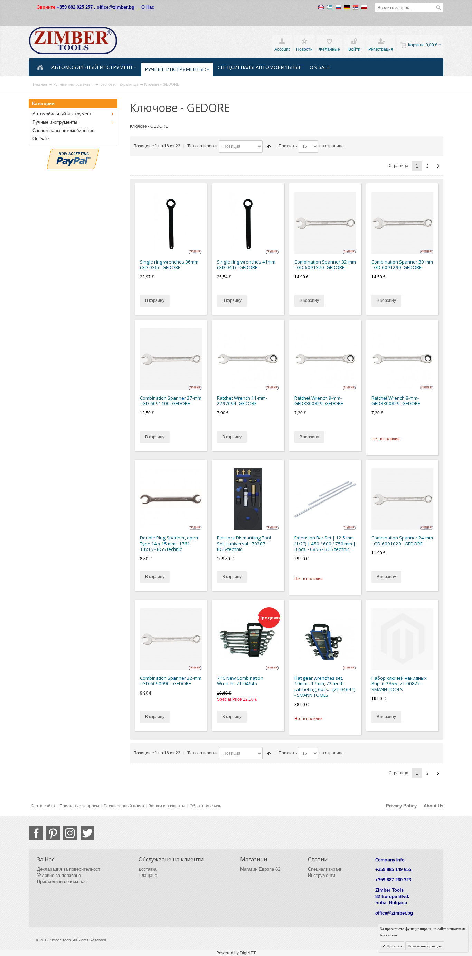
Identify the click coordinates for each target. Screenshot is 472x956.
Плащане (148, 875)
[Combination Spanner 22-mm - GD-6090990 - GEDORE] (171, 639)
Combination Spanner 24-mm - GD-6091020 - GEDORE (402, 541)
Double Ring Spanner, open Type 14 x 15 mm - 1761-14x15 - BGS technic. (169, 543)
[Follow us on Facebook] (36, 833)
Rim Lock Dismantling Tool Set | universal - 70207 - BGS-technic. (244, 543)
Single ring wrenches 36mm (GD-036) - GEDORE (169, 265)
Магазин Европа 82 (260, 869)
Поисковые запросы (79, 806)
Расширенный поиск (124, 806)
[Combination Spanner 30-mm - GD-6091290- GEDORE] (402, 223)
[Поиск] (438, 7)
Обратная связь (205, 806)
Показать (288, 146)
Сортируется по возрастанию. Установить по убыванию (269, 146)
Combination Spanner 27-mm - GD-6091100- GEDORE (170, 401)
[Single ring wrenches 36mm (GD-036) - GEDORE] (171, 223)
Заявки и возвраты (167, 806)
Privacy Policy (401, 806)
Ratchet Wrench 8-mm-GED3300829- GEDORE (395, 401)
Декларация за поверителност (68, 869)
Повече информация (425, 946)
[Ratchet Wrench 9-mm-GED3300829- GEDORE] (325, 359)
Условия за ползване (59, 875)
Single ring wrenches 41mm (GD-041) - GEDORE (246, 265)
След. (438, 166)
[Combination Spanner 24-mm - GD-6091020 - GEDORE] (402, 499)
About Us (433, 806)
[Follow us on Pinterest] (53, 833)
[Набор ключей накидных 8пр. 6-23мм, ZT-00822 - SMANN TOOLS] (402, 639)
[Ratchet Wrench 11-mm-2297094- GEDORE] (248, 359)
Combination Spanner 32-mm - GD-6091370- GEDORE (325, 265)
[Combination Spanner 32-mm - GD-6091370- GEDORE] (325, 223)
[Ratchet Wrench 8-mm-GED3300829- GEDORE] (402, 359)
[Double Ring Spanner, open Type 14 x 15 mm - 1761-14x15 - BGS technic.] (171, 499)
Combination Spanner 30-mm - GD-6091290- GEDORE (402, 265)
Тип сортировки (202, 146)
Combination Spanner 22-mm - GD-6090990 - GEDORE (170, 681)
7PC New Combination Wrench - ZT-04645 (240, 681)
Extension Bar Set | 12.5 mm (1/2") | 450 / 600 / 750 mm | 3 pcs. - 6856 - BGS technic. (325, 543)
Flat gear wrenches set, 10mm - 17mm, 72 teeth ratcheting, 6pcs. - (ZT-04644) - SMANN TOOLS (325, 686)
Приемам (394, 946)
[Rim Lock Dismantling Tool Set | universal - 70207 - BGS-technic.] (248, 499)
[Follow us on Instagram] (70, 833)
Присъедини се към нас (62, 881)
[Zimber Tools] (73, 41)
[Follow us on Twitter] (87, 833)
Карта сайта (43, 806)
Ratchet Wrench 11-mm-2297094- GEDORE (242, 401)
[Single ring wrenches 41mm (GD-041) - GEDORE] (248, 223)
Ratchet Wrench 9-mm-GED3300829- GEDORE (318, 401)
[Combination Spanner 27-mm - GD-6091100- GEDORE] (171, 359)
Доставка (148, 869)
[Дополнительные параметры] (73, 151)
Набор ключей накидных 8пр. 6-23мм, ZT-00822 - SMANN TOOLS (399, 683)
